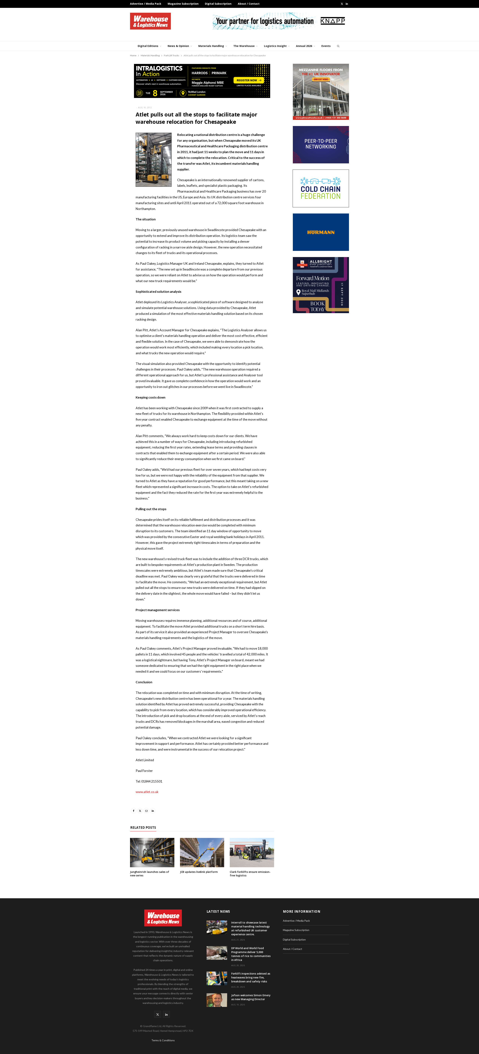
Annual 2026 (304, 46)
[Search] (337, 46)
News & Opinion (178, 46)
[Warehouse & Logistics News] (150, 21)
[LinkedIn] (111, 174)
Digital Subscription (218, 3)
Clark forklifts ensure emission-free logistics (250, 873)
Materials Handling (211, 46)
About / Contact (249, 3)
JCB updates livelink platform (199, 872)
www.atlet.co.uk (147, 792)
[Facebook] (111, 146)
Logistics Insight (275, 46)
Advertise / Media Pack (145, 3)
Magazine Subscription (183, 3)
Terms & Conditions (163, 1040)
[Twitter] (111, 155)
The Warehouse (244, 46)
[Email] (111, 165)
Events (326, 46)
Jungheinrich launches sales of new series (149, 873)
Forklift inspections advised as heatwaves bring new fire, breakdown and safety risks (250, 977)
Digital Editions (148, 46)
